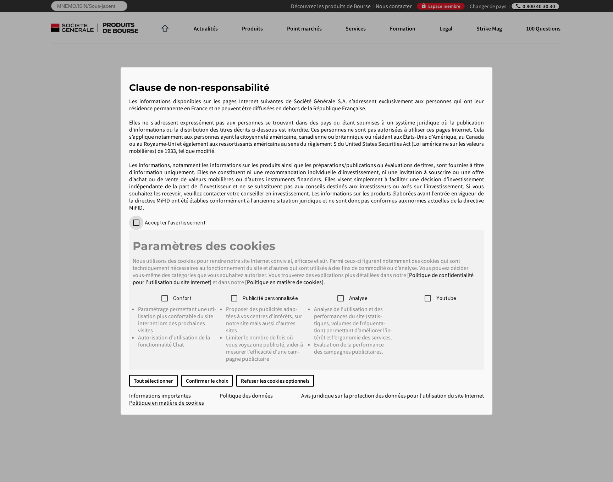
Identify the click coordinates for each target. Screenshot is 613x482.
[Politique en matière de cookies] (284, 282)
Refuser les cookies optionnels (275, 380)
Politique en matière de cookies (166, 402)
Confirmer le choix (207, 380)
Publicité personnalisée (270, 298)
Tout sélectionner (153, 380)
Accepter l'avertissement (175, 223)
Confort (182, 298)
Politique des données (246, 395)
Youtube (446, 298)
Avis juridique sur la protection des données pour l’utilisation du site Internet (392, 395)
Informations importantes (160, 395)
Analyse (358, 298)
